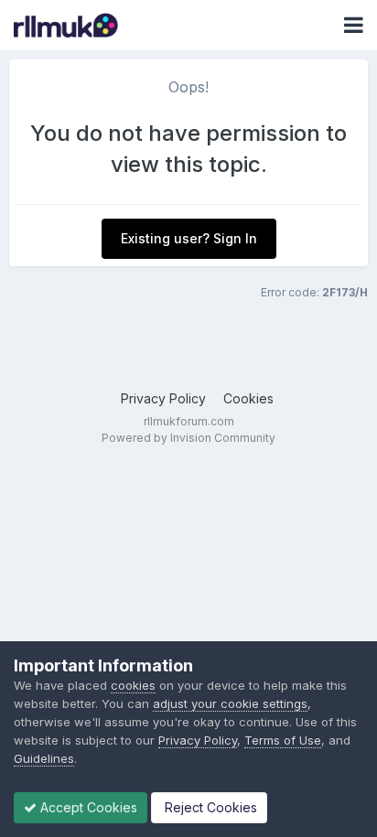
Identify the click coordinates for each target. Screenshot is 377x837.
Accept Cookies (87, 807)
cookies (133, 685)
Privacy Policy (163, 398)
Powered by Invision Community (188, 438)
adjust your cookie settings (230, 703)
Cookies (248, 398)
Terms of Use (282, 740)
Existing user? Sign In (189, 238)
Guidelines (44, 758)
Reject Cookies (209, 807)
